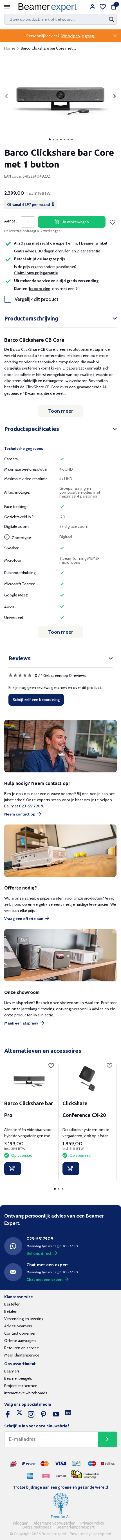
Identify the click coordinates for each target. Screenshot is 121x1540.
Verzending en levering (23, 1318)
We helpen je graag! (78, 35)
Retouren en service (21, 1347)
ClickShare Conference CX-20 (84, 1109)
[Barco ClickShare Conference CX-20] (87, 1078)
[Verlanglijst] (103, 7)
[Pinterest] (43, 1414)
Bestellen (12, 1304)
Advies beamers (18, 1325)
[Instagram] (31, 1414)
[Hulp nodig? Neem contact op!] (60, 746)
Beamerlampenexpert (76, 1527)
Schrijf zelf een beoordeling (36, 699)
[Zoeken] (112, 19)
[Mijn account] (92, 7)
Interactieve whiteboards (25, 1392)
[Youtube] (56, 1414)
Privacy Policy (92, 1523)
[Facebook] (7, 1414)
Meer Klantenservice (21, 1355)
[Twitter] (19, 1414)
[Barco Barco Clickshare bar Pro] (29, 1078)
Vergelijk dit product (37, 299)
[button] (50, 139)
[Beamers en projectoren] (49, 7)
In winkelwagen (76, 221)
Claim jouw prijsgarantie (36, 272)
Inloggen (21, 1523)
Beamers (12, 1371)
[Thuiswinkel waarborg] (85, 1474)
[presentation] (6, 96)
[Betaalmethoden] (13, 1464)
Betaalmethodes (37, 1527)
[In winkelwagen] (12, 1168)
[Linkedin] (68, 1414)
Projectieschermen (20, 1385)
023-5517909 (31, 806)
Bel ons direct (38, 1253)
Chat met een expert (44, 1279)
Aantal (10, 221)
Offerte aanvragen (20, 1340)
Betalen (10, 1311)
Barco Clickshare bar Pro (28, 1109)
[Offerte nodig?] (60, 850)
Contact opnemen (20, 1333)
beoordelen (39, 288)
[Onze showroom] (60, 955)
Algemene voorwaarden (54, 1523)
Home (9, 48)
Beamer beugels (18, 1378)
